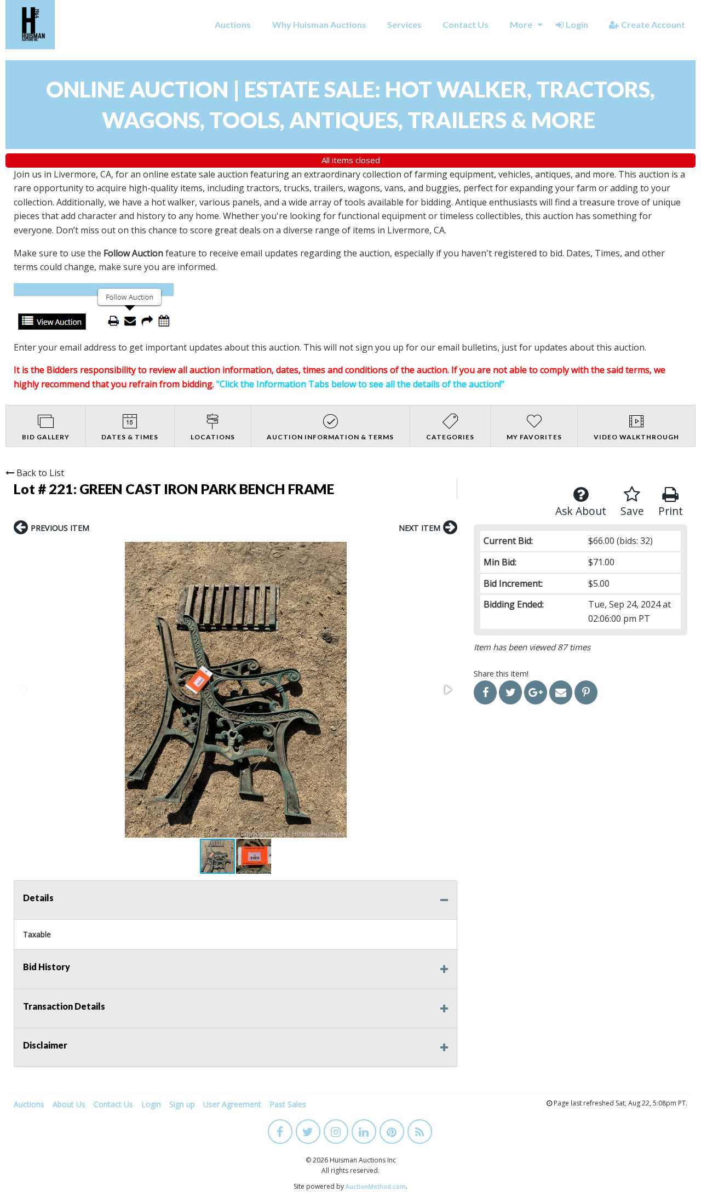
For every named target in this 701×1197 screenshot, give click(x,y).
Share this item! (501, 673)
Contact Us (466, 24)
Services (404, 24)
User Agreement (232, 1104)
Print (670, 510)
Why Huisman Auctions (319, 24)
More (521, 24)
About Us (69, 1104)
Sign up (182, 1104)
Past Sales (287, 1104)
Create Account (653, 24)
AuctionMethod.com (376, 1186)
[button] (235, 690)
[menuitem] (232, 24)
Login (577, 24)
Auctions (233, 24)
